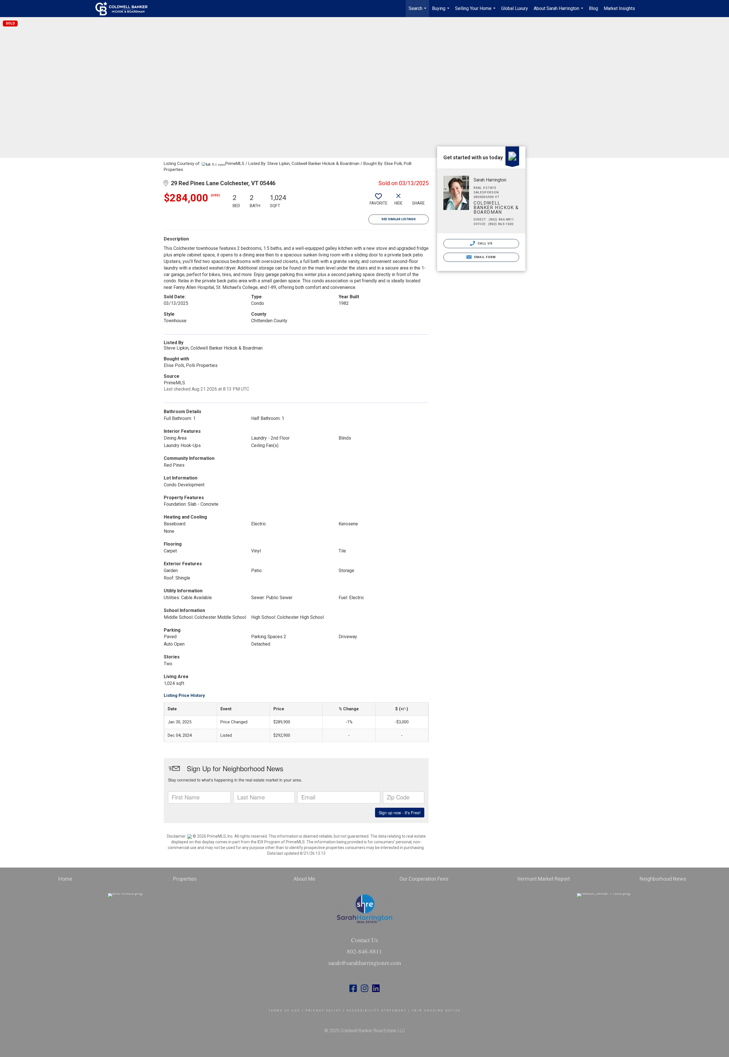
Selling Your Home (476, 11)
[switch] (378, 201)
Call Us (484, 243)
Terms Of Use (284, 1010)
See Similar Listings (398, 219)
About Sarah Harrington (559, 11)
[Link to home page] (124, 8)
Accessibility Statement (377, 1010)
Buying (441, 11)
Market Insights (619, 8)
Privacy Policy (323, 1010)
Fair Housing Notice (436, 1010)
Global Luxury (514, 8)
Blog (593, 8)
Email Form (484, 257)
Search (418, 11)
